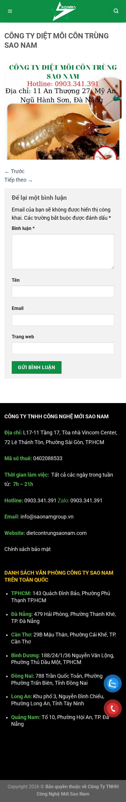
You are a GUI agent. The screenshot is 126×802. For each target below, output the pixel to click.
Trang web (23, 336)
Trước (14, 171)
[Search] (116, 11)
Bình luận (23, 228)
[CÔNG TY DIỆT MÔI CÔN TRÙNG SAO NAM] (63, 110)
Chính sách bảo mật (27, 549)
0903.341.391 (40, 501)
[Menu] (10, 11)
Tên (16, 280)
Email (17, 308)
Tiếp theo (18, 180)
